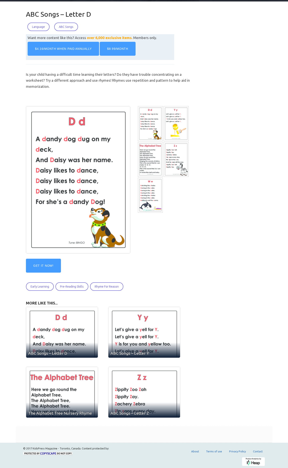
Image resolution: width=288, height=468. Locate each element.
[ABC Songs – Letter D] (151, 124)
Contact (258, 451)
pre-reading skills (72, 286)
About (195, 451)
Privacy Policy (237, 451)
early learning (40, 286)
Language (38, 26)
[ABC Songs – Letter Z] (176, 159)
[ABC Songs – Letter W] (151, 195)
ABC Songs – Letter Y (129, 353)
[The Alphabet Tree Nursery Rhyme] (151, 159)
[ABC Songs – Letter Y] (176, 124)
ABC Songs (66, 26)
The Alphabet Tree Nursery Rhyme (60, 413)
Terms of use (214, 451)
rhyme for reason (107, 286)
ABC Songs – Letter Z (129, 413)
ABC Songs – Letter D (58, 14)
